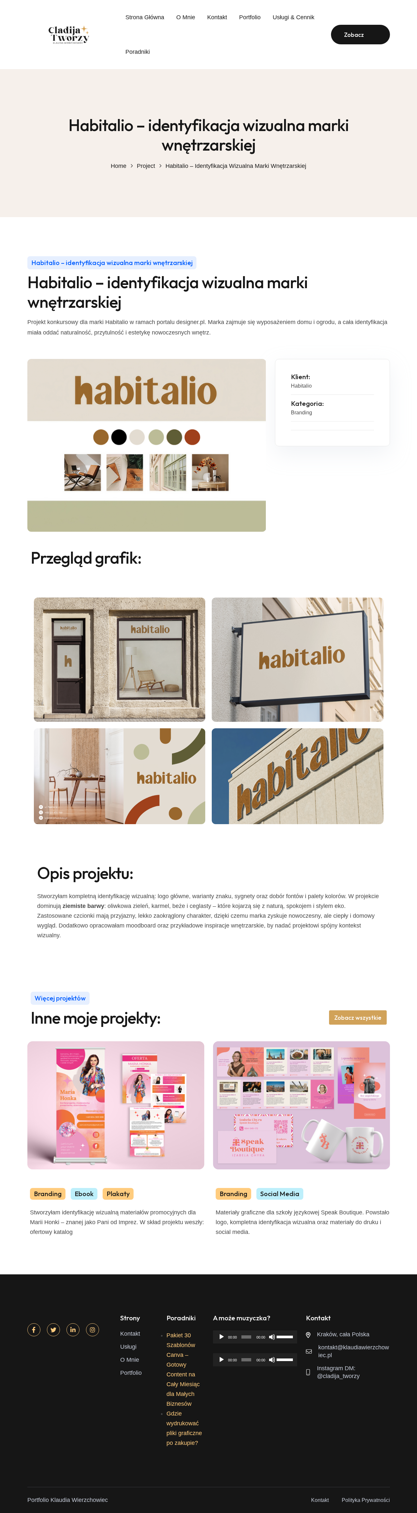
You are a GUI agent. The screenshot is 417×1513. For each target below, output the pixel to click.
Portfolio (250, 17)
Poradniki (137, 52)
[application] (255, 1336)
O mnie (185, 17)
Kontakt (217, 17)
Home (118, 166)
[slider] (285, 1336)
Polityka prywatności (366, 1500)
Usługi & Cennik (293, 17)
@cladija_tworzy (338, 1376)
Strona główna (144, 17)
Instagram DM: (336, 1368)
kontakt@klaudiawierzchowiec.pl (353, 1351)
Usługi (128, 1346)
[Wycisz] (272, 1337)
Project (146, 166)
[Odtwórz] (221, 1337)
